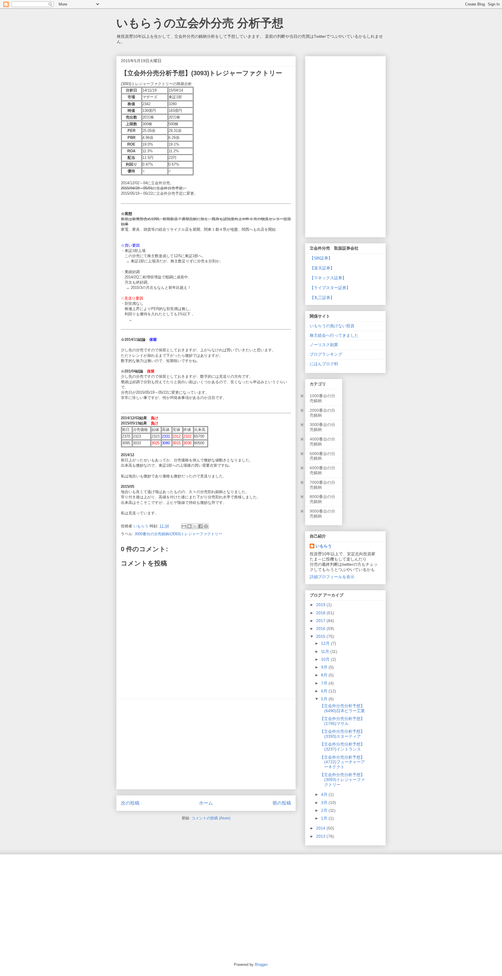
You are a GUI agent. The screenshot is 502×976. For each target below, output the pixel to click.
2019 (321, 604)
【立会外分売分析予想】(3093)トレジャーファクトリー (342, 779)
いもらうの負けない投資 (332, 325)
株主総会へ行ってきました (334, 335)
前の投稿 (281, 803)
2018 (321, 612)
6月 (325, 691)
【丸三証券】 (322, 297)
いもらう (323, 546)
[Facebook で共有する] (200, 526)
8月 (325, 675)
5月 (325, 698)
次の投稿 (130, 803)
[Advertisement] (206, 744)
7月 (325, 683)
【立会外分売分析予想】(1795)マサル (342, 721)
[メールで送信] (184, 526)
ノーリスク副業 (324, 344)
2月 (325, 810)
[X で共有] (195, 526)
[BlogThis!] (189, 526)
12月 (326, 643)
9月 (325, 667)
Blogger (261, 964)
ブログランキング (326, 354)
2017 (321, 620)
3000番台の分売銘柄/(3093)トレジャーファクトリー (178, 534)
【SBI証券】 (321, 258)
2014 (321, 828)
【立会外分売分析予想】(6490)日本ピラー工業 (342, 708)
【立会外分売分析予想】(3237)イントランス (342, 746)
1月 (325, 818)
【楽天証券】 (322, 268)
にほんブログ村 (324, 363)
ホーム (206, 803)
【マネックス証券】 (328, 277)
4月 (325, 794)
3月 (325, 802)
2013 (321, 836)
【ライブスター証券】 (330, 287)
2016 (321, 628)
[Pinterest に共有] (206, 526)
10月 (326, 659)
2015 (321, 636)
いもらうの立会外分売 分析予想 (200, 23)
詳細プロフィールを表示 (332, 576)
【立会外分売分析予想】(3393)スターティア (342, 734)
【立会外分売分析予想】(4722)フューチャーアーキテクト (342, 762)
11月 (325, 651)
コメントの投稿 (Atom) (210, 818)
